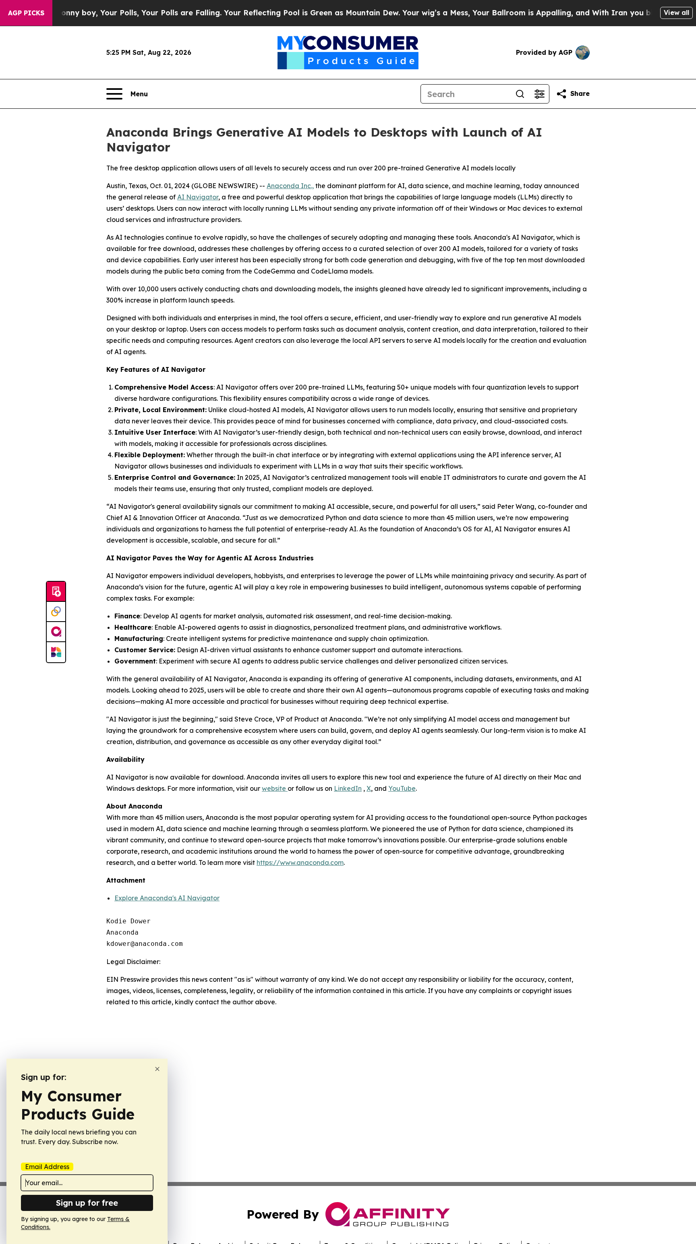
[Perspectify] (56, 612)
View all (676, 12)
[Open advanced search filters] (539, 94)
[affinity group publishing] (56, 632)
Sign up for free (87, 1203)
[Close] (157, 1069)
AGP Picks (26, 13)
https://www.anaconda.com (300, 862)
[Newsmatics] (56, 652)
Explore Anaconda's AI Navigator (167, 898)
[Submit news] (56, 592)
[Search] (520, 94)
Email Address (47, 1167)
